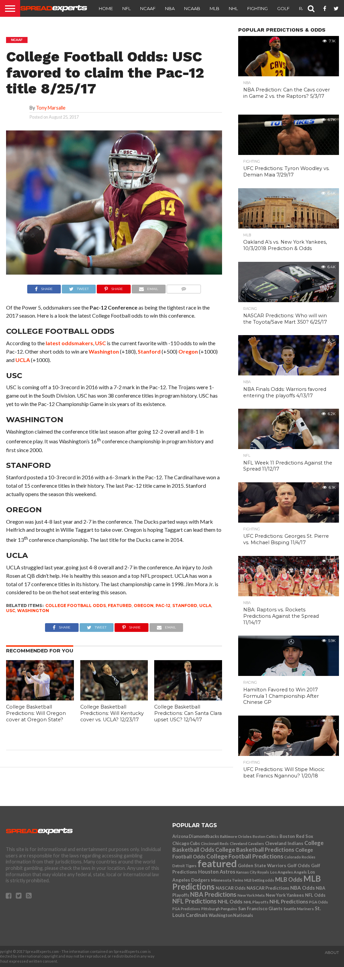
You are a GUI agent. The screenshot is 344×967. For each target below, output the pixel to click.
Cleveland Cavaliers (247, 843)
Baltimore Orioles (236, 836)
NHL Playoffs (256, 901)
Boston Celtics (265, 836)
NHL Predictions (288, 901)
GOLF (283, 8)
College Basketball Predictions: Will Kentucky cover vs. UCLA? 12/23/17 (112, 713)
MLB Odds (288, 879)
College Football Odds (75, 605)
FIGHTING (257, 8)
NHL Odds (230, 901)
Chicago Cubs (186, 843)
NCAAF (148, 8)
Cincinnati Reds (215, 843)
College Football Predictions (244, 856)
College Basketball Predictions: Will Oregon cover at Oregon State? (36, 713)
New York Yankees (285, 895)
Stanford (149, 351)
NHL (233, 8)
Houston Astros (216, 872)
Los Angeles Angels (288, 872)
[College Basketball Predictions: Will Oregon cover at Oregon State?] (40, 698)
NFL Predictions (194, 901)
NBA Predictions (213, 894)
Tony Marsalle (51, 108)
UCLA (22, 360)
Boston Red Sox (296, 836)
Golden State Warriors (262, 865)
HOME (106, 8)
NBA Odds (302, 888)
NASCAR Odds (231, 888)
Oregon (188, 351)
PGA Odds (318, 902)
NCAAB (192, 8)
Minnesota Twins (227, 880)
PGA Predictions (186, 908)
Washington (104, 351)
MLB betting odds (259, 880)
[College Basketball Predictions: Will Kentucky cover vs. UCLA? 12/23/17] (114, 698)
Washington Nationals (231, 915)
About (332, 952)
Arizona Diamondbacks (195, 836)
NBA (170, 8)
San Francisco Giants (260, 908)
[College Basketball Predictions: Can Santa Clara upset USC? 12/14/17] (188, 698)
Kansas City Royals (252, 872)
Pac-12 (163, 605)
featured (120, 605)
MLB (214, 8)
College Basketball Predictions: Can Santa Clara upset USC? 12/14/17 (188, 713)
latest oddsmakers (69, 343)
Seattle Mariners (299, 908)
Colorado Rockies (299, 857)
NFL (126, 8)
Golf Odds (298, 865)
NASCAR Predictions (268, 888)
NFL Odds (315, 895)
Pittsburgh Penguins (219, 908)
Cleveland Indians (284, 843)
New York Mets (251, 895)
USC (100, 343)
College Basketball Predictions (254, 849)
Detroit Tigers (184, 865)
